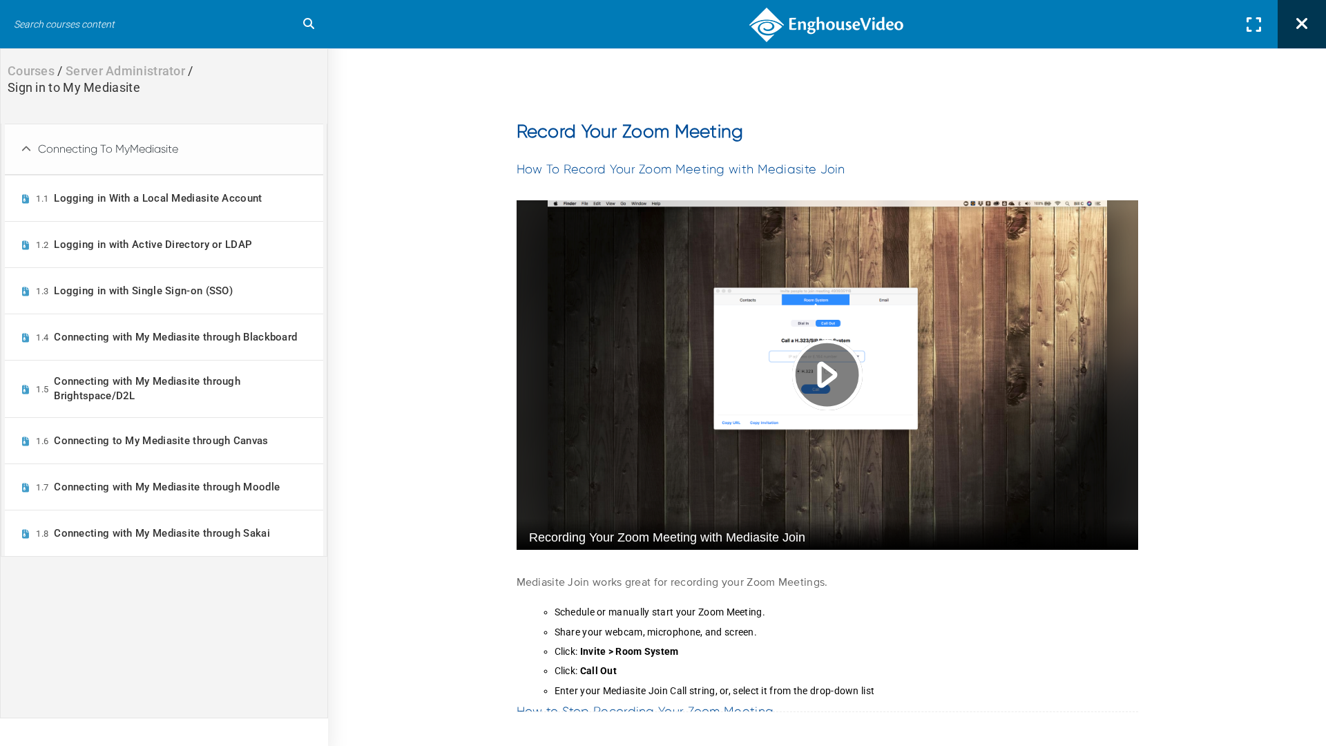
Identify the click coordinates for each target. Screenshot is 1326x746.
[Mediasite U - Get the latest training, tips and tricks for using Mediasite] (827, 24)
